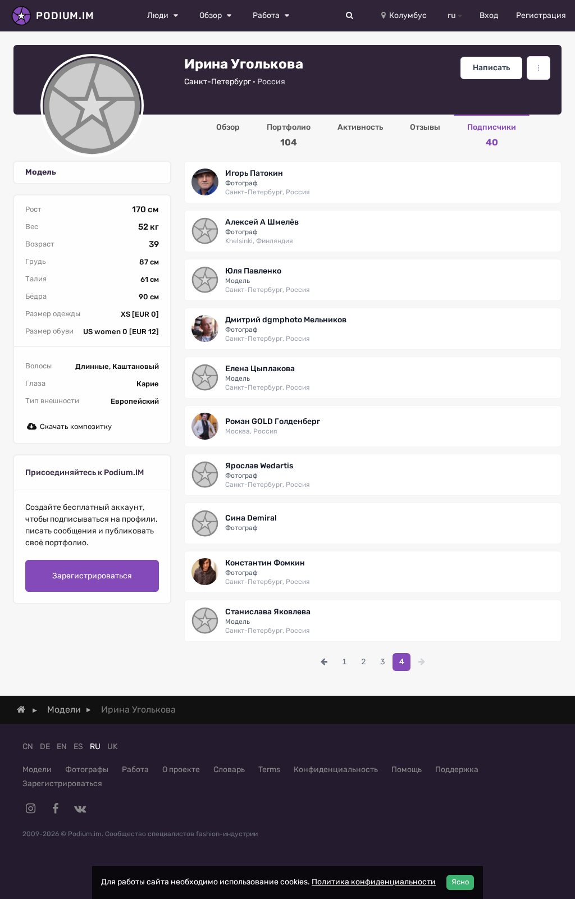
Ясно (460, 882)
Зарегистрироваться (92, 576)
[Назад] (324, 662)
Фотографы (86, 769)
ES (78, 746)
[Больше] (538, 68)
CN (27, 746)
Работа (135, 769)
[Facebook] (55, 808)
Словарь (229, 769)
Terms (269, 769)
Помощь (406, 769)
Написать (491, 67)
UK (112, 746)
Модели (37, 769)
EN (62, 746)
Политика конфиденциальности (374, 882)
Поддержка (456, 769)
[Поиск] (350, 15)
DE (45, 746)
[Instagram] (30, 808)
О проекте (181, 769)
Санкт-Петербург (217, 81)
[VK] (80, 808)
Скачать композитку (76, 426)
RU (95, 746)
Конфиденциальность (336, 769)
